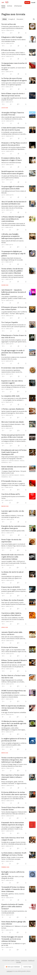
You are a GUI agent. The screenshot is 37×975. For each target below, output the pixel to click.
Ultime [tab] (5, 19)
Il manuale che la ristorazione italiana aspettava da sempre (12, 824)
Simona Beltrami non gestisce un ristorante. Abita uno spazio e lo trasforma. (11, 577)
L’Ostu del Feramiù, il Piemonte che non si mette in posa (13, 129)
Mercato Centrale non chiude (12, 422)
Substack (9, 971)
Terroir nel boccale (8, 24)
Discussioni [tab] (20, 19)
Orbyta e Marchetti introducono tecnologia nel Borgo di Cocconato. (12, 259)
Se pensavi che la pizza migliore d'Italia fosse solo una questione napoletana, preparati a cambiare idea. (13, 148)
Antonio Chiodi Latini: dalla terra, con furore (11, 633)
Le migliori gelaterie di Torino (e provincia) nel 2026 (13, 740)
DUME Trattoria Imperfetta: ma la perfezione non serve (13, 692)
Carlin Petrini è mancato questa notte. (13, 531)
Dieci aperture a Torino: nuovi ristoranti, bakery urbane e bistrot (12, 777)
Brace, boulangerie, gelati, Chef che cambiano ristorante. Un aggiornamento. (14, 782)
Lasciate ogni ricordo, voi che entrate (12, 512)
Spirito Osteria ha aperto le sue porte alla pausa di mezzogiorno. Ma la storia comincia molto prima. (14, 412)
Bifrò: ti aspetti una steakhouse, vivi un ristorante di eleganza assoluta (13, 708)
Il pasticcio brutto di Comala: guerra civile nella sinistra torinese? (12, 906)
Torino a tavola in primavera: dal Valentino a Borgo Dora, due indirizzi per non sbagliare (13, 760)
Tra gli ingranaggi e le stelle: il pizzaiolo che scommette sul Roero (12, 353)
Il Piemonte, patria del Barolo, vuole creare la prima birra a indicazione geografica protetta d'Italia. (12, 27)
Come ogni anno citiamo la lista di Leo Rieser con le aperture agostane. (13, 83)
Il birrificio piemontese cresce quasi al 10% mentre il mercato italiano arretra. (13, 224)
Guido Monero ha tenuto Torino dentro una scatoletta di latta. (13, 40)
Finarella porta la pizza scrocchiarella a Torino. (13, 497)
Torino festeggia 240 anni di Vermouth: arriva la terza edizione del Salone (12, 939)
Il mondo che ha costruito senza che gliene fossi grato (13, 527)
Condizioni (24, 960)
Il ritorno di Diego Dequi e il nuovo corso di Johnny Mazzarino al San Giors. (14, 765)
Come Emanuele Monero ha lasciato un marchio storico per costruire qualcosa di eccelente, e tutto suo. (14, 325)
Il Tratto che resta (8, 50)
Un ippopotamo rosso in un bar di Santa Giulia (14, 64)
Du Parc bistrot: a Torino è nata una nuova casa (13, 676)
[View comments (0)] (11, 46)
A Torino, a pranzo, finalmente (12, 409)
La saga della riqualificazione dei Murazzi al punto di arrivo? (14, 99)
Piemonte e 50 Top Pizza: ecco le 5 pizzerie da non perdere (14, 144)
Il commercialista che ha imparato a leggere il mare (11, 159)
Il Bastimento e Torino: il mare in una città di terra (13, 336)
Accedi (33, 2)
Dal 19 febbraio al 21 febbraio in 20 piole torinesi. (14, 927)
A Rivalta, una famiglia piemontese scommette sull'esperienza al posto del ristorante (11, 236)
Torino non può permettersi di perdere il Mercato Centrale (13, 436)
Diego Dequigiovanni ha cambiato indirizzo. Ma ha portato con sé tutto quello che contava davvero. (12, 681)
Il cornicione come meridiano (12, 368)
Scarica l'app (27, 967)
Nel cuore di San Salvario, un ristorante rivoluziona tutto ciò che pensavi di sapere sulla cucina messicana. (13, 666)
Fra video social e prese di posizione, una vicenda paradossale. (14, 912)
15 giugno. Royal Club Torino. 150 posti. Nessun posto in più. (13, 472)
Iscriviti (27, 2)
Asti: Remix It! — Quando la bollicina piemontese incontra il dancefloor (13, 292)
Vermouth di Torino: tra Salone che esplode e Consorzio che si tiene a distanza (13, 889)
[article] (18, 28)
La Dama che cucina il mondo (12, 600)
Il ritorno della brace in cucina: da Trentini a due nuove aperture (14, 793)
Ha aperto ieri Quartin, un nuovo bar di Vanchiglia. (13, 68)
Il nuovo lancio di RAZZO (10, 587)
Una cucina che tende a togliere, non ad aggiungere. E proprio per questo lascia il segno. (14, 341)
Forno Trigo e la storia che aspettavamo (11, 541)
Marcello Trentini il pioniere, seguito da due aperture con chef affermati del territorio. (13, 797)
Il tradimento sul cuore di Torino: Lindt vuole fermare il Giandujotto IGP (14, 452)
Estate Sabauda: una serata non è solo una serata (14, 468)
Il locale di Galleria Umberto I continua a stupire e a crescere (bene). (13, 696)
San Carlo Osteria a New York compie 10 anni (12, 839)
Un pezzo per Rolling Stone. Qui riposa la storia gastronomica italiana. (14, 177)
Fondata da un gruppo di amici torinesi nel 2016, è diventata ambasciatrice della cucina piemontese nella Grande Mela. (14, 843)
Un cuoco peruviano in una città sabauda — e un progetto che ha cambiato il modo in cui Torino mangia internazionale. (14, 399)
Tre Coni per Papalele (9, 322)
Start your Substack (13, 967)
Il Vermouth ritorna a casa (11, 481)
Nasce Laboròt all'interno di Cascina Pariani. (12, 241)
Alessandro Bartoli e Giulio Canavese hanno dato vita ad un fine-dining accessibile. (12, 207)
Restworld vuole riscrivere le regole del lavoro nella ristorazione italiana (12, 557)
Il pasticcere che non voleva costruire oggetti (12, 382)
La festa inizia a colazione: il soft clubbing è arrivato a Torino (13, 854)
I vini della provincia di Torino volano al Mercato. (13, 192)
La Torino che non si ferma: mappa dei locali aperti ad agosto (14, 79)
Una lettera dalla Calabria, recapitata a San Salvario (11, 614)
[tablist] (12, 19)
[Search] (34, 19)
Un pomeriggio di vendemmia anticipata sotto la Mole (12, 188)
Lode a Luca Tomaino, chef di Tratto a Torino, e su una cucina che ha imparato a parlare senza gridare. (13, 53)
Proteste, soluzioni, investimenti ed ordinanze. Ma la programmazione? (12, 276)
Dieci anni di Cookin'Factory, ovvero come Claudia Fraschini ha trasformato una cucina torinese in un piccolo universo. (13, 603)
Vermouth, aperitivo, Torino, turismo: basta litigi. (12, 894)
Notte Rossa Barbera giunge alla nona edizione (13, 923)
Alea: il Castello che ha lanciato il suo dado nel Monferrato (13, 203)
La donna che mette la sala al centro (12, 573)
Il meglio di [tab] (11, 19)
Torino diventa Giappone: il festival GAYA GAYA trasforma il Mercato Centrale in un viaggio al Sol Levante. (14, 813)
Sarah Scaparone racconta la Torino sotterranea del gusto (12, 172)
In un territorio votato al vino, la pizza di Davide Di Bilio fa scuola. (13, 358)
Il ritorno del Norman (9, 647)
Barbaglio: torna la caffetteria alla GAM (12, 873)
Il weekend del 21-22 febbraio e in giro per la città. (13, 944)
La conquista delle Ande (10, 396)
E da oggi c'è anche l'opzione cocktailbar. (13, 712)
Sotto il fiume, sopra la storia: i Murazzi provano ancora (13, 94)
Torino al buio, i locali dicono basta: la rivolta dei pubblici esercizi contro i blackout (12, 271)
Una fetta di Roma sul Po (10, 494)
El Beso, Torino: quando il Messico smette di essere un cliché (14, 661)
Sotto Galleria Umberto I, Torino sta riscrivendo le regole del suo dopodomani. (12, 516)
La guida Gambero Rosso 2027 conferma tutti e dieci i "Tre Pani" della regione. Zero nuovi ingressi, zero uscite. (14, 312)
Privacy (18, 960)
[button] (3, 6)
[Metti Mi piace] (2, 230)
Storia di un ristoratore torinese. (11, 162)
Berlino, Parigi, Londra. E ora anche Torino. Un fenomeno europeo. (12, 858)
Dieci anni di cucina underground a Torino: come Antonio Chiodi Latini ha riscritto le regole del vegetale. (13, 637)
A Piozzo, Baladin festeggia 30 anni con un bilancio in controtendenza (12, 219)
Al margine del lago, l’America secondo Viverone (12, 114)
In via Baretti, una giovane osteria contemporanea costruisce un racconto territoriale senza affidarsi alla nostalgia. (13, 133)
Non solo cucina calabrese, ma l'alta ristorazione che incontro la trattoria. (12, 618)
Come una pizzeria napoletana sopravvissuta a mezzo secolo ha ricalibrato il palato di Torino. (11, 371)
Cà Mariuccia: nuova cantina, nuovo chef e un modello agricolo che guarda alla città (13, 723)
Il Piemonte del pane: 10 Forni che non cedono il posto (14, 308)
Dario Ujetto (10, 30)
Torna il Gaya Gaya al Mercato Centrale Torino (12, 808)
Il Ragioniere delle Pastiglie (11, 37)
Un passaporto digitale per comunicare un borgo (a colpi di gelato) (13, 253)
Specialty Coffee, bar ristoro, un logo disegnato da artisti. (12, 877)
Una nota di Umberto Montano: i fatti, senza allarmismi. (13, 425)
